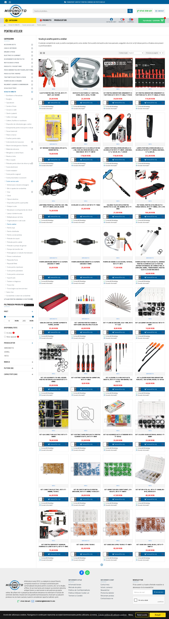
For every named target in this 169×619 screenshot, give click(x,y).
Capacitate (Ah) (10, 374)
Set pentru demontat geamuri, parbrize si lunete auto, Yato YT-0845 (53, 546)
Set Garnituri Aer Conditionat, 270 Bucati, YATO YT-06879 (117, 491)
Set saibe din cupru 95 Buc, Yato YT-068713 (150, 546)
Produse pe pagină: (152, 53)
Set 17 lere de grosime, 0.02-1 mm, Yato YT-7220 (118, 324)
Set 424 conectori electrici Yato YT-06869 (53, 435)
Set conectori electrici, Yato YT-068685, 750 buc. (53, 491)
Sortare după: (123, 53)
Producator (9, 343)
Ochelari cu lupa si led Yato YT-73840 (85, 205)
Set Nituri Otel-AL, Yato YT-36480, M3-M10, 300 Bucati (150, 491)
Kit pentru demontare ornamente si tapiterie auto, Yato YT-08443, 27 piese (150, 94)
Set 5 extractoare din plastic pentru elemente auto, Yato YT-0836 (85, 435)
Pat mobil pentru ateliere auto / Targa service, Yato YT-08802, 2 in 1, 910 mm (150, 207)
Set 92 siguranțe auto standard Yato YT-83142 (117, 435)
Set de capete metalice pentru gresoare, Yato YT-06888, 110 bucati (85, 491)
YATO (53, 89)
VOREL (85, 89)
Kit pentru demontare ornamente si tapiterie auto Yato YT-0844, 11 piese (118, 94)
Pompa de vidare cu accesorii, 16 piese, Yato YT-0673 (117, 263)
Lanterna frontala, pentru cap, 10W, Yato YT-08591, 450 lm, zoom (53, 206)
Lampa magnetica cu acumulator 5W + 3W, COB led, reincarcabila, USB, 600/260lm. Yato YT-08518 (85, 150)
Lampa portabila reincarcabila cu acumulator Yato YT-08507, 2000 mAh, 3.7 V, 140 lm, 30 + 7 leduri (118, 150)
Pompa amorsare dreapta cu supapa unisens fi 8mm (86, 263)
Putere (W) (8, 368)
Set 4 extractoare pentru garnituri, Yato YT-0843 (85, 379)
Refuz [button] (131, 615)
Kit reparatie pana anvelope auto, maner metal (53, 149)
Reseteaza (30, 305)
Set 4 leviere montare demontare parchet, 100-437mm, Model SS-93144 (150, 379)
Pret (6, 311)
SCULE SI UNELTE (14, 25)
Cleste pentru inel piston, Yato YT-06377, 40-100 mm (53, 94)
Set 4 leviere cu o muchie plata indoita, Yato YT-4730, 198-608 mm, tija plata (117, 379)
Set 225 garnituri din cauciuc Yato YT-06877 (150, 324)
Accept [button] (157, 615)
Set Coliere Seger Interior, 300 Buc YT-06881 (150, 435)
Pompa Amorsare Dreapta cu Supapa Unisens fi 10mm (53, 263)
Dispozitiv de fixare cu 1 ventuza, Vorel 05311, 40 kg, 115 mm (86, 94)
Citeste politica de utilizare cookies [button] (112, 615)
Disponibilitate (10, 327)
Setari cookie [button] (142, 615)
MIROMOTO (53, 144)
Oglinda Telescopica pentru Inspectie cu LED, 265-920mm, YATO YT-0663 (118, 207)
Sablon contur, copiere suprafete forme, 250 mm (53, 324)
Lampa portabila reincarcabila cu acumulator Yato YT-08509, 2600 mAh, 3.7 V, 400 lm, (150, 150)
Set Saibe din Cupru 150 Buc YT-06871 (118, 545)
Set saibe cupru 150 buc (85, 545)
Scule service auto (28, 25)
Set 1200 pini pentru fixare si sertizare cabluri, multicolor (86, 324)
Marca (7, 362)
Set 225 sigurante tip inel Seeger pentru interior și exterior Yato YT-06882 (53, 379)
